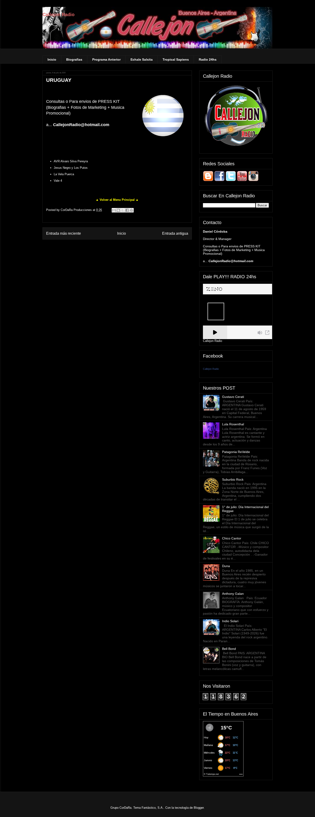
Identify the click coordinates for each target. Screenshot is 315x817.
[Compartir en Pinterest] (131, 210)
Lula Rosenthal (233, 424)
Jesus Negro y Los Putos (71, 167)
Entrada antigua (175, 233)
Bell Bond (229, 649)
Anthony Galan (233, 593)
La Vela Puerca (64, 174)
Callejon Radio (58, 14)
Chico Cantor (231, 538)
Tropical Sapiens (176, 59)
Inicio (52, 59)
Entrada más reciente (63, 233)
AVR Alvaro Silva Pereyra (71, 161)
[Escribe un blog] (118, 210)
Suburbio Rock (233, 479)
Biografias (74, 59)
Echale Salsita (142, 59)
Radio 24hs (208, 59)
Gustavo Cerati (233, 397)
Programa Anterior (106, 59)
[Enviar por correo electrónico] (114, 210)
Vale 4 (58, 180)
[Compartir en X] (122, 210)
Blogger (199, 807)
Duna (226, 566)
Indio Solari (230, 621)
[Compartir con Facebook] (127, 210)
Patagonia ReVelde (236, 452)
